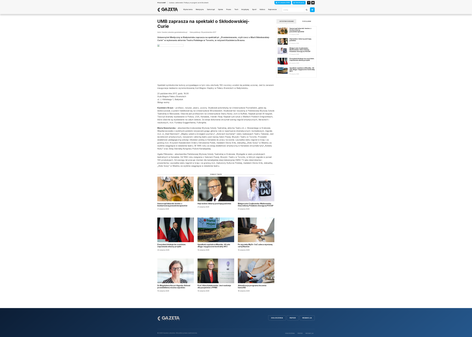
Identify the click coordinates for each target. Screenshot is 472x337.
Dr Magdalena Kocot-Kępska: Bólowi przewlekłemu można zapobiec (173, 286)
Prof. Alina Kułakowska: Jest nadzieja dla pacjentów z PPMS (214, 286)
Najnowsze (272, 9)
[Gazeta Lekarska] (167, 9)
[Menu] (312, 9)
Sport (254, 9)
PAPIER (300, 333)
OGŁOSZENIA (290, 333)
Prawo (228, 9)
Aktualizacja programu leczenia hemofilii (252, 286)
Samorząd (211, 9)
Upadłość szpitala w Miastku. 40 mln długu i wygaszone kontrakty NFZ (214, 245)
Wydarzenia (188, 9)
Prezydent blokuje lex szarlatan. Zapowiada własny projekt (171, 245)
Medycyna (200, 9)
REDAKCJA (309, 333)
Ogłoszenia (277, 318)
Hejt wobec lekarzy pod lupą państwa (214, 203)
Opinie (220, 9)
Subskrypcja (299, 2)
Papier (293, 318)
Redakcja (307, 318)
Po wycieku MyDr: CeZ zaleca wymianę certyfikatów (255, 245)
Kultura (262, 9)
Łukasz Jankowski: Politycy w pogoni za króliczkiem (188, 3)
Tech (236, 9)
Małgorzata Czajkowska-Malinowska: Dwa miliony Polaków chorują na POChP (255, 204)
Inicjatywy (245, 9)
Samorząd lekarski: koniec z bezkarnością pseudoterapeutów (172, 204)
